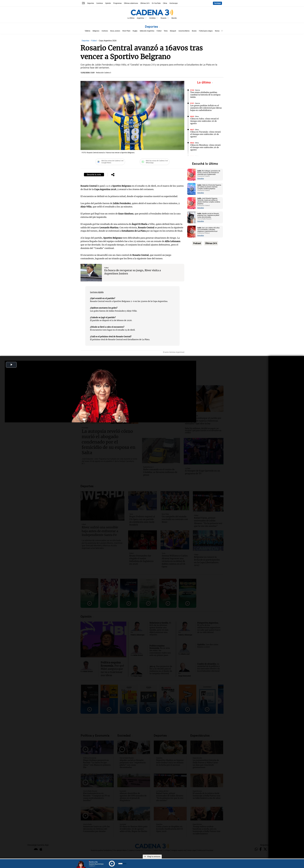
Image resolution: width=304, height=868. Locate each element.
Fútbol (159, 31)
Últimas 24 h (145, 3)
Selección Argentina (147, 31)
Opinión (108, 3)
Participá (217, 3)
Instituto (105, 31)
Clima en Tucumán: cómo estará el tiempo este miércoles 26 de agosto (205, 134)
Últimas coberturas (131, 3)
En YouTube (156, 3)
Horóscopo (173, 3)
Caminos (99, 3)
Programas (117, 3)
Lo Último (130, 18)
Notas (217, 31)
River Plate (126, 31)
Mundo (174, 18)
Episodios (200, 178)
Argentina (140, 18)
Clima (165, 3)
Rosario (163, 18)
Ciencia (197, 90)
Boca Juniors (115, 31)
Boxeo (194, 31)
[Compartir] (112, 175)
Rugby (135, 31)
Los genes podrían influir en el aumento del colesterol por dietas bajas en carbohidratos (206, 107)
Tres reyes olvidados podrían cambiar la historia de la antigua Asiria (205, 94)
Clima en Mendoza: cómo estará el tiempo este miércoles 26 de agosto (205, 147)
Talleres (87, 31)
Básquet (173, 31)
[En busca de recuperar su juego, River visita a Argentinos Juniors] (91, 272)
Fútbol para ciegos (206, 31)
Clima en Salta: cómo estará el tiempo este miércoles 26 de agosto (204, 121)
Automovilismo (184, 31)
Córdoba (152, 18)
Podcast (197, 243)
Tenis (166, 31)
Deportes (90, 3)
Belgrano (96, 31)
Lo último (204, 82)
